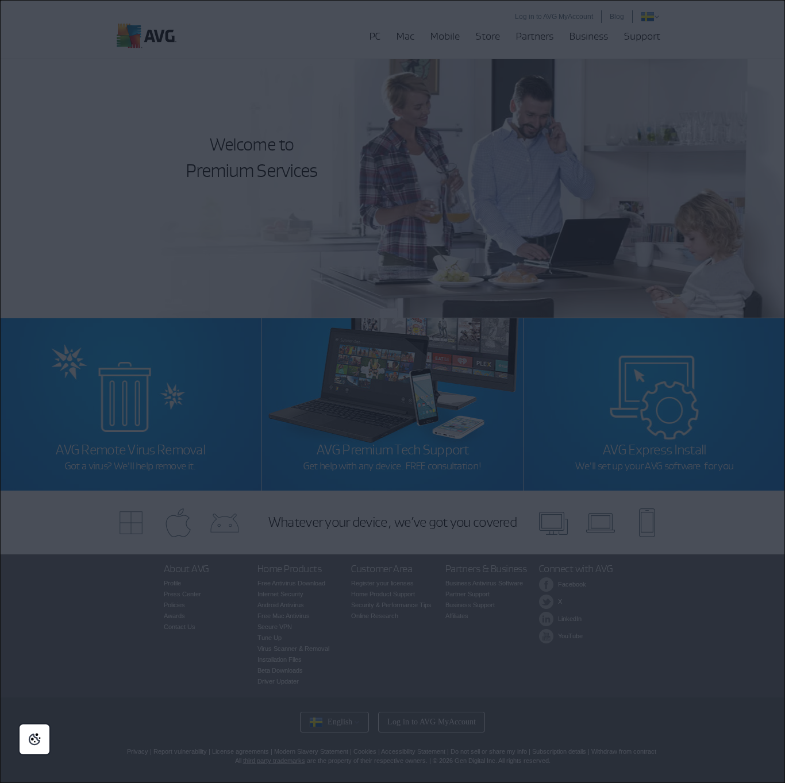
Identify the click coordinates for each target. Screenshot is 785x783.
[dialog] (392, 391)
